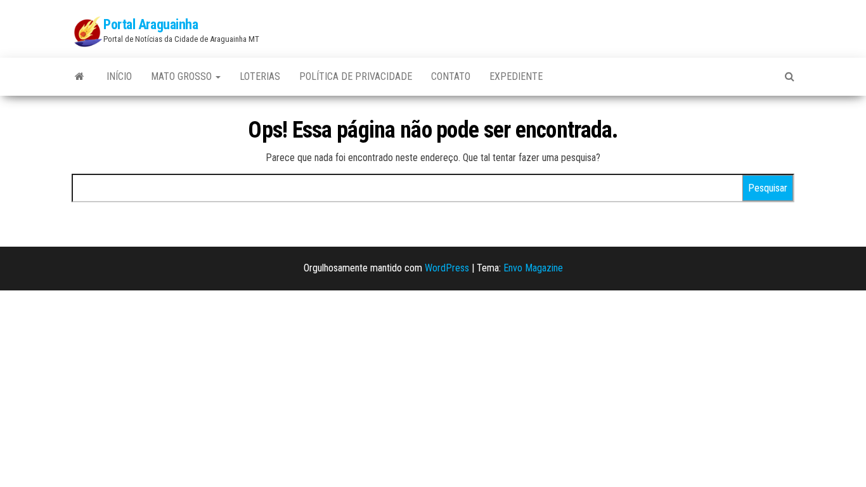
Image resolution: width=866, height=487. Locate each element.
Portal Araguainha (150, 24)
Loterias (260, 76)
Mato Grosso (182, 76)
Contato (450, 76)
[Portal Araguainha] (79, 77)
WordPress (447, 268)
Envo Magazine (533, 268)
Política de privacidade (355, 76)
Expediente (516, 76)
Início (119, 76)
